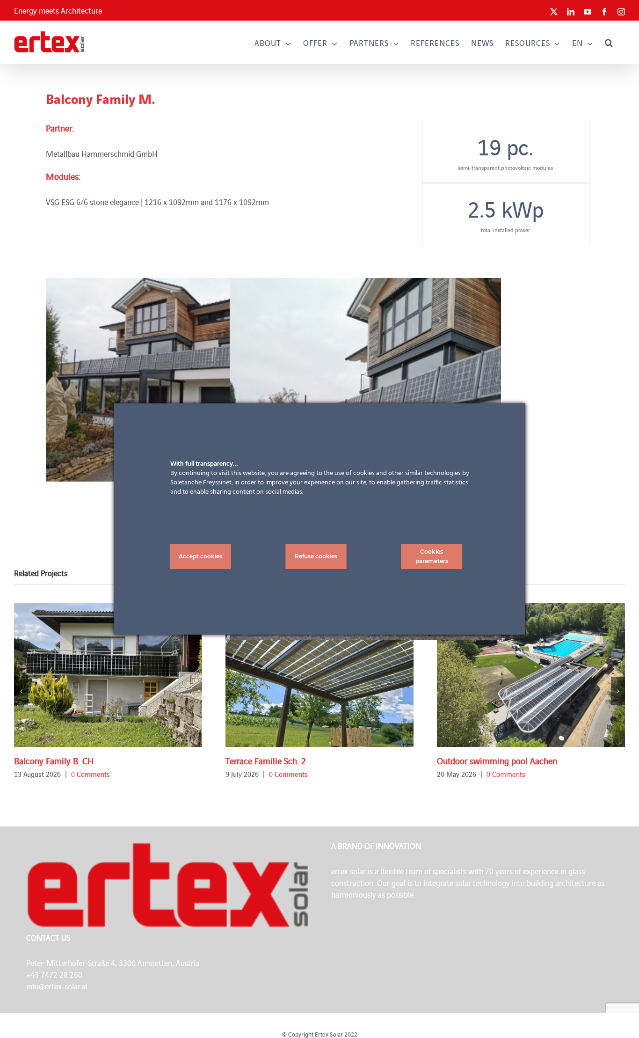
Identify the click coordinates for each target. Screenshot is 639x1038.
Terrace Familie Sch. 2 (265, 760)
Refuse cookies (316, 556)
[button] (609, 42)
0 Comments (90, 774)
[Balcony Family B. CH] (108, 675)
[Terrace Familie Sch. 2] (319, 675)
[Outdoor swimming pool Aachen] (531, 675)
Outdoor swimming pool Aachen (497, 760)
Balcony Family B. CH (54, 760)
